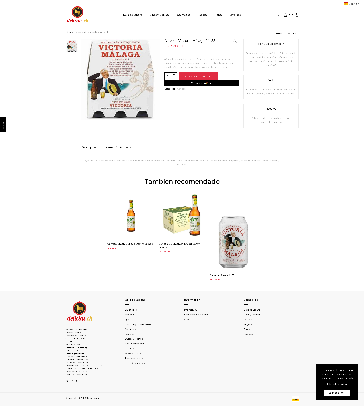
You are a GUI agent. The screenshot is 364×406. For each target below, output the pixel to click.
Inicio (68, 32)
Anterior (279, 33)
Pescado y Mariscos (135, 363)
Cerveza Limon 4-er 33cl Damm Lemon (130, 244)
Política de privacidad (337, 384)
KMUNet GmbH (92, 398)
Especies (129, 334)
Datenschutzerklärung (196, 314)
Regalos (202, 14)
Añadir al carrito (199, 76)
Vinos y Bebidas (160, 14)
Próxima (292, 33)
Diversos (235, 14)
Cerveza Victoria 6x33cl (223, 275)
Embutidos (131, 309)
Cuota (3, 126)
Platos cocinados (134, 358)
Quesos (129, 319)
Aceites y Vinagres (134, 343)
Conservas (130, 329)
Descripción (90, 147)
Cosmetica (183, 14)
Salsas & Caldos (133, 353)
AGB (186, 319)
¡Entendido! (337, 393)
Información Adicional (117, 147)
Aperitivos (130, 348)
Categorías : (170, 89)
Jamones (130, 314)
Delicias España (132, 14)
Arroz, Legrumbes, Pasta (138, 324)
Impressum (190, 309)
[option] (72, 46)
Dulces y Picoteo (134, 338)
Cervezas (181, 89)
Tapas (219, 14)
